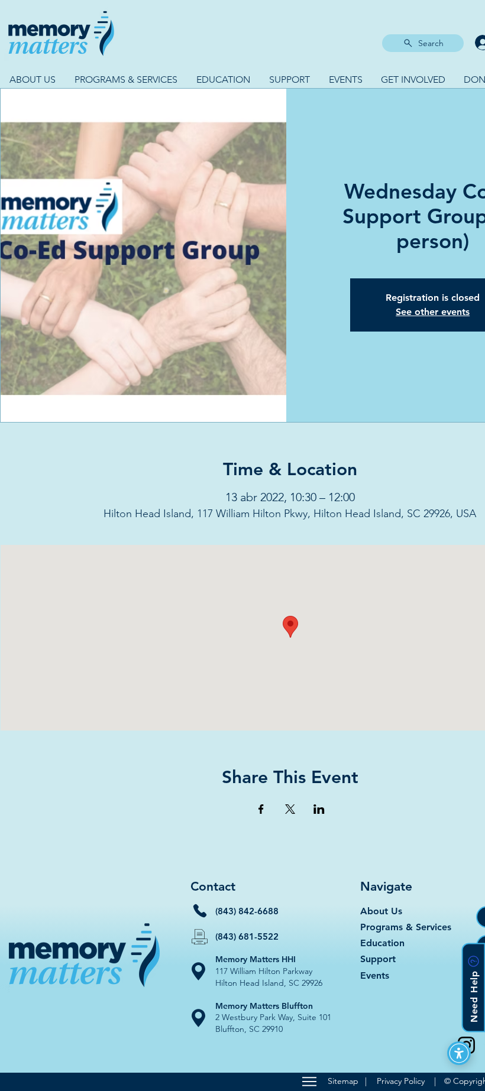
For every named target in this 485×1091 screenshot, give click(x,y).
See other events (433, 311)
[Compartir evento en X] (290, 809)
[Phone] (200, 910)
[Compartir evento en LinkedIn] (319, 809)
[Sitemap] (309, 1081)
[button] (32, 79)
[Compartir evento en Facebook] (261, 809)
